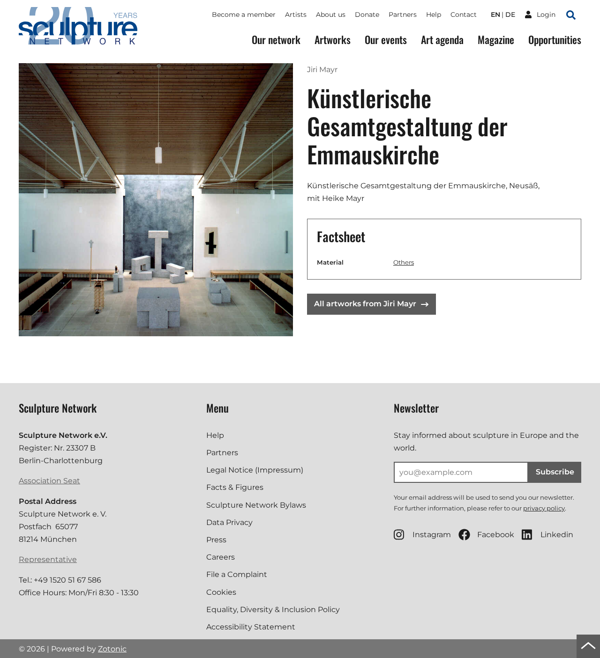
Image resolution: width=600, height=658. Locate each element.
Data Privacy (229, 522)
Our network (276, 39)
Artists (296, 14)
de (510, 14)
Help (433, 14)
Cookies (221, 592)
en (495, 14)
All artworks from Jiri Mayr (365, 303)
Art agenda (442, 39)
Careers (220, 557)
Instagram (431, 534)
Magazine (496, 39)
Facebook (495, 534)
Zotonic (112, 648)
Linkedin (556, 534)
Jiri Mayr (322, 69)
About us (330, 14)
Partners (403, 14)
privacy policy (544, 508)
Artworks (333, 39)
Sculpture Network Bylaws (256, 505)
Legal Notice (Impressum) (254, 470)
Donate (367, 14)
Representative (48, 559)
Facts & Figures (234, 487)
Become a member (244, 14)
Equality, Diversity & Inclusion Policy (273, 609)
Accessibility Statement (250, 626)
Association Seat (49, 480)
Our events (386, 39)
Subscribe (555, 471)
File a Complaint (236, 574)
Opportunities (554, 39)
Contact (463, 14)
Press (216, 539)
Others (403, 262)
